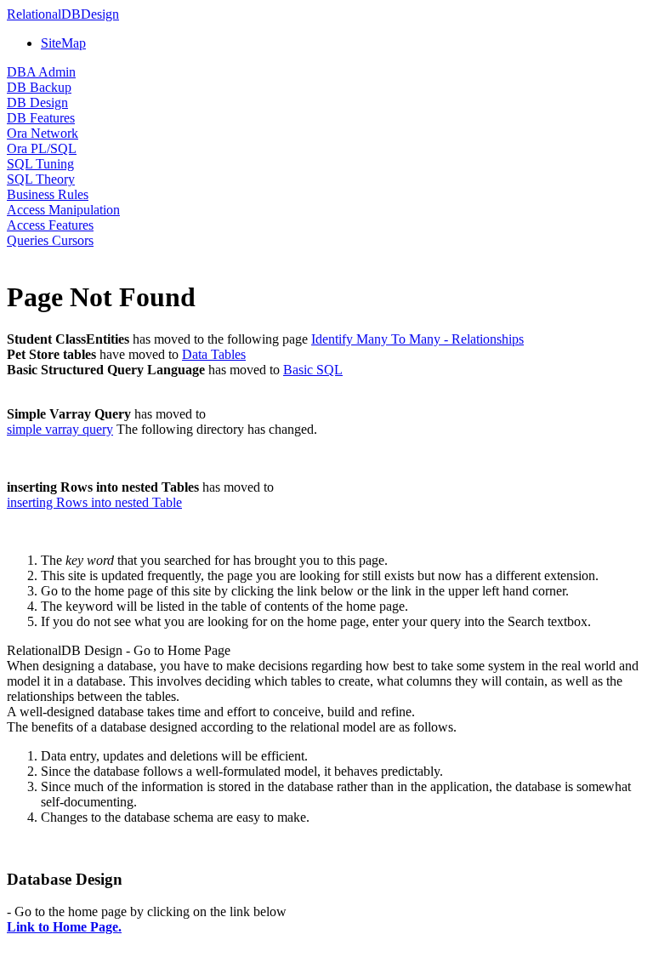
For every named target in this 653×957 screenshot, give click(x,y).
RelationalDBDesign (63, 14)
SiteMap (63, 43)
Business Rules (47, 194)
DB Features (41, 118)
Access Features (50, 225)
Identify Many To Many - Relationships (417, 339)
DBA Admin (41, 72)
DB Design (37, 102)
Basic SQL (313, 369)
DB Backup (39, 87)
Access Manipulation (63, 209)
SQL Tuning (40, 164)
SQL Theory (41, 179)
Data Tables (214, 354)
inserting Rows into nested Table (94, 502)
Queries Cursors (50, 240)
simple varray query (60, 429)
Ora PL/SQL (42, 148)
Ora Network (42, 133)
